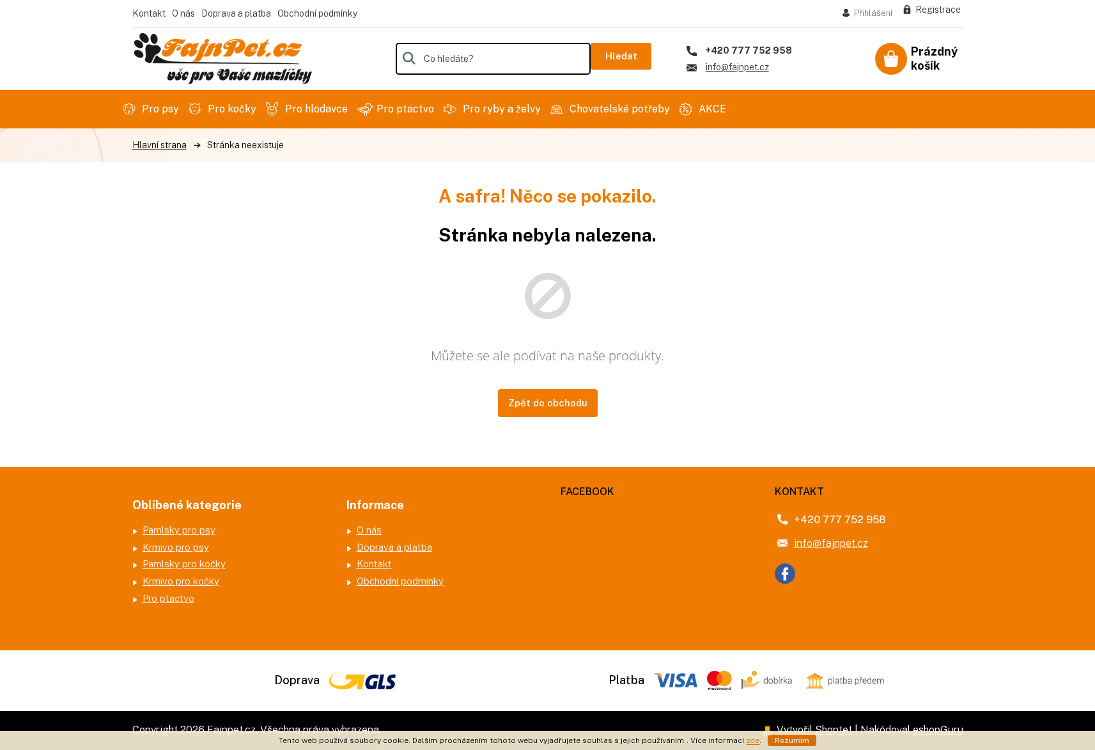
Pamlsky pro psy (179, 529)
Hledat (621, 55)
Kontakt (149, 13)
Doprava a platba (236, 13)
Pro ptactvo (168, 598)
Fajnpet (785, 573)
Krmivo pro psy (176, 547)
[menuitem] (152, 109)
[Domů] (159, 145)
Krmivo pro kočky (181, 581)
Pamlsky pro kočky (184, 563)
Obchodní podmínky (317, 13)
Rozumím (792, 740)
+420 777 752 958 (840, 520)
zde (752, 740)
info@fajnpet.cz (831, 543)
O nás (183, 13)
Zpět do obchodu (547, 402)
